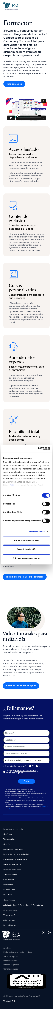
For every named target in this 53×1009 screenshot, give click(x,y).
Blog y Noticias (9, 925)
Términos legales (10, 957)
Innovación (8, 885)
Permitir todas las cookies (26, 540)
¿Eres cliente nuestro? (14, 766)
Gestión (6, 844)
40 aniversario (9, 920)
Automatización (10, 874)
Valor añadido (9, 890)
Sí (33, 766)
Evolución (7, 895)
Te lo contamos (14, 84)
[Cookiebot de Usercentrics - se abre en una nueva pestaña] (38, 448)
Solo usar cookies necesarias (26, 558)
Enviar (27, 781)
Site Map (7, 948)
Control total (8, 879)
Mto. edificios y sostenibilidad (16, 854)
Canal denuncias (10, 969)
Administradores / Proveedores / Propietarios (23, 905)
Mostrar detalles (37, 532)
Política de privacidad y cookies (17, 952)
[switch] (46, 504)
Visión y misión (9, 915)
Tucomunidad (9, 839)
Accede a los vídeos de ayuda (21, 685)
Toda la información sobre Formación (24, 576)
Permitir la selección (26, 549)
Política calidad (10, 961)
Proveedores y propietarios (15, 859)
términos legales (14, 772)
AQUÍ (12, 485)
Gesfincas (7, 834)
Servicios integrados (12, 864)
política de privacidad (25, 770)
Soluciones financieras (13, 849)
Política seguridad (11, 965)
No (39, 766)
